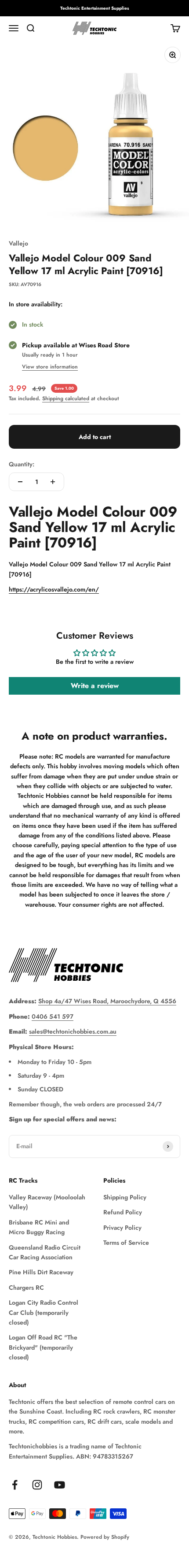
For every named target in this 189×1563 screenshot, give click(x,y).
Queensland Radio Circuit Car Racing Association (44, 1252)
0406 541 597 (52, 1016)
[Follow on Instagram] (37, 1485)
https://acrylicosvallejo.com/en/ (54, 589)
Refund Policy (122, 1212)
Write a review (95, 686)
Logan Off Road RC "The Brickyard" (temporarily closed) (43, 1347)
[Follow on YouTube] (59, 1485)
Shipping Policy (124, 1197)
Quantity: (21, 464)
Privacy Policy (122, 1227)
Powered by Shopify (104, 1537)
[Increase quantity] (53, 482)
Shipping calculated (65, 398)
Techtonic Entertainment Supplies (94, 8)
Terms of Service (126, 1242)
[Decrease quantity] (20, 482)
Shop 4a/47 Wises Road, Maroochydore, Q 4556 (107, 1001)
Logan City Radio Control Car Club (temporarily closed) (43, 1312)
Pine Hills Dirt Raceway (41, 1272)
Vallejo (18, 243)
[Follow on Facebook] (15, 1485)
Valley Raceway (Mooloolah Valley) (47, 1202)
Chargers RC (26, 1287)
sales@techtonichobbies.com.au (72, 1031)
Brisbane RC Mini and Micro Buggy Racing (39, 1227)
